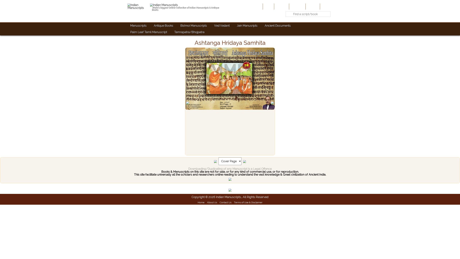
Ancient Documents (278, 25)
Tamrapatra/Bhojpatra (189, 32)
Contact (326, 6)
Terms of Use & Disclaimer (248, 202)
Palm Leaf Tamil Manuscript (148, 32)
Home (268, 6)
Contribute (297, 6)
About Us (281, 6)
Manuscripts (138, 25)
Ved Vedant (222, 25)
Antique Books (163, 25)
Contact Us (225, 202)
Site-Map (312, 6)
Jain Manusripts (247, 25)
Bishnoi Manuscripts (193, 25)
